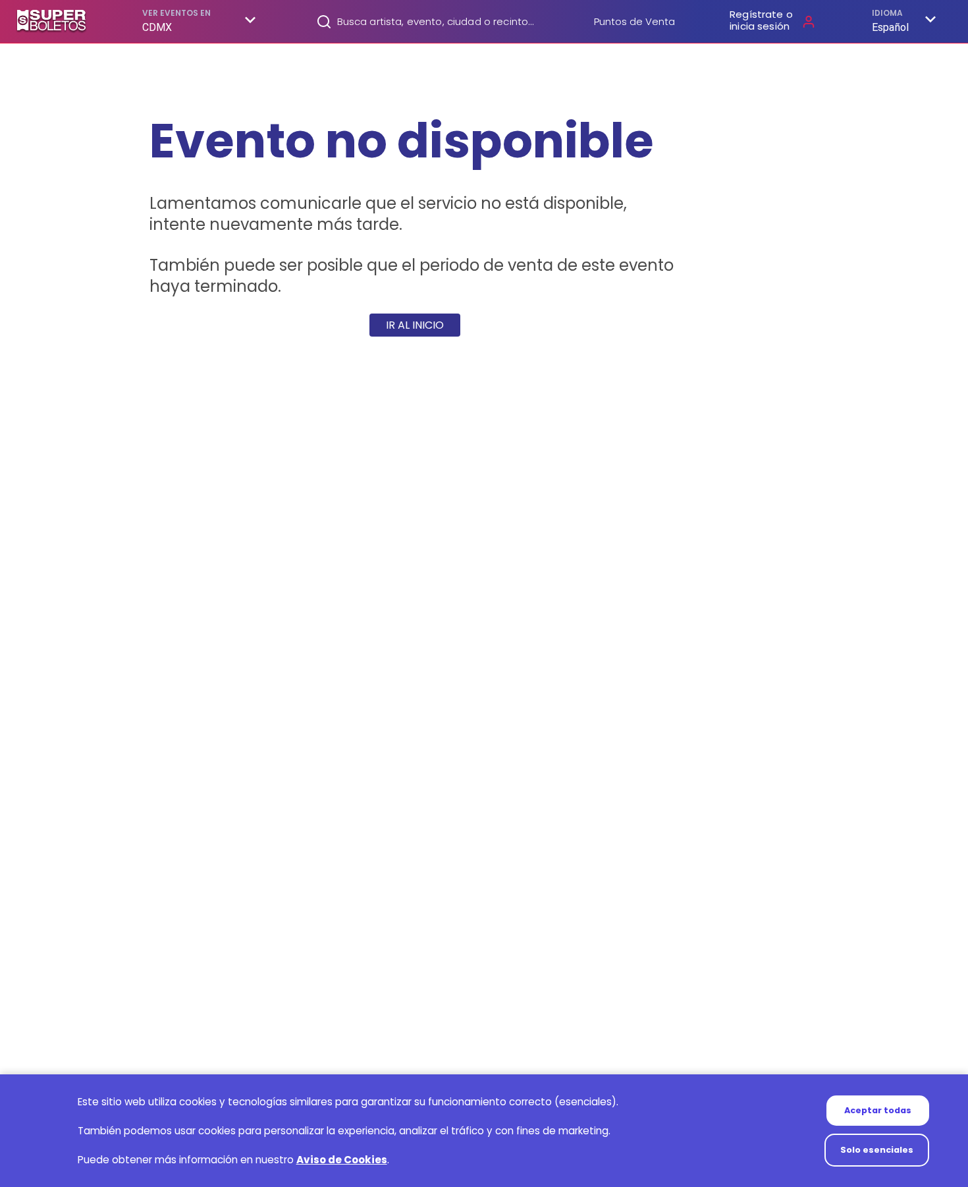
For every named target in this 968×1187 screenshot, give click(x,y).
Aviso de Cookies (341, 1160)
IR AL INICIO (415, 325)
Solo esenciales (876, 1149)
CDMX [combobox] (157, 27)
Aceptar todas (877, 1110)
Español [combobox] (890, 27)
